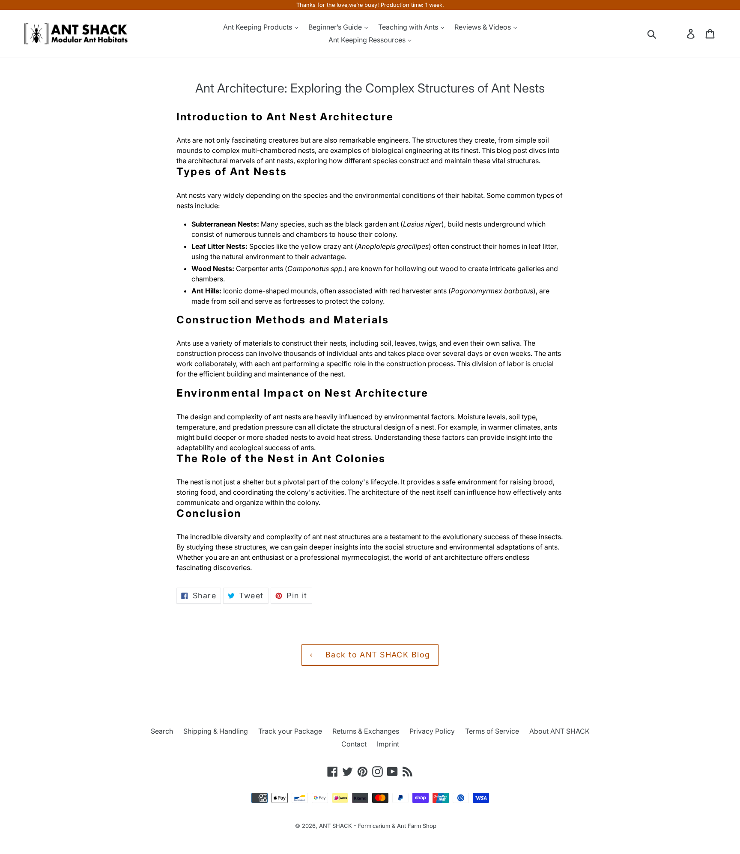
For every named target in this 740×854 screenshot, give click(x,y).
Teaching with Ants (409, 27)
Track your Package (290, 731)
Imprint (388, 744)
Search (162, 731)
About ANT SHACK (559, 731)
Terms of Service (492, 731)
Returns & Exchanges (365, 731)
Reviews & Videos (483, 27)
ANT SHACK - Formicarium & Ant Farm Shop (377, 825)
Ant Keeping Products (258, 27)
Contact (354, 744)
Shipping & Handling (215, 731)
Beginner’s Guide (336, 27)
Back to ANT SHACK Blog (376, 654)
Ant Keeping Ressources (367, 40)
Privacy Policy (432, 731)
